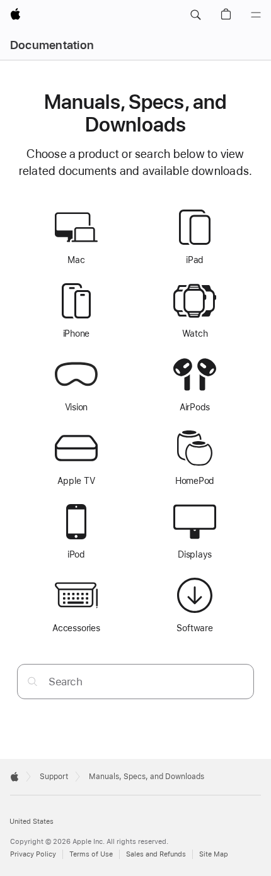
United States (31, 821)
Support (54, 776)
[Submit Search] (32, 681)
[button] (195, 15)
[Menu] (256, 15)
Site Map (213, 854)
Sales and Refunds (156, 854)
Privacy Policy (33, 854)
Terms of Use (91, 854)
